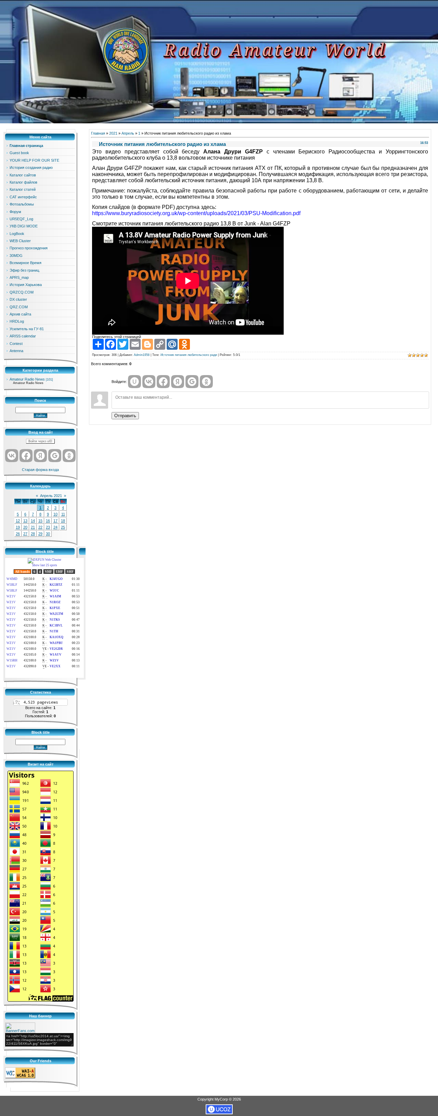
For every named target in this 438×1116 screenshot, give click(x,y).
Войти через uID (40, 441)
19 (18, 527)
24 (55, 527)
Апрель (127, 133)
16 (48, 521)
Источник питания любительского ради (188, 355)
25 (63, 527)
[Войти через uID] (134, 381)
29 (40, 534)
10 (55, 514)
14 (33, 521)
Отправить (125, 415)
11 (63, 514)
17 (55, 521)
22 (40, 527)
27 (25, 534)
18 (63, 521)
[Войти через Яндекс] (40, 455)
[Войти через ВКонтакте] (11, 455)
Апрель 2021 (51, 496)
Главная (98, 133)
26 (18, 534)
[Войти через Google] (54, 455)
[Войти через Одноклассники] (69, 455)
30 (48, 534)
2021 (113, 133)
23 (48, 527)
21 (33, 527)
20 (25, 527)
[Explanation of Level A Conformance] (20, 1077)
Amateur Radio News (27, 379)
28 (33, 534)
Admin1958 (142, 355)
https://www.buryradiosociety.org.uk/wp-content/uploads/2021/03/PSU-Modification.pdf (196, 213)
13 (25, 521)
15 (40, 521)
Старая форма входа (40, 470)
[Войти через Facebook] (26, 455)
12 (18, 521)
